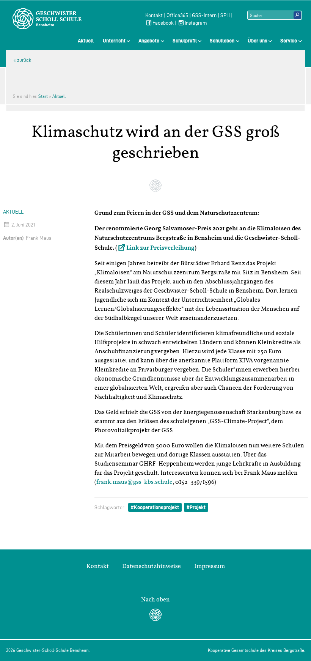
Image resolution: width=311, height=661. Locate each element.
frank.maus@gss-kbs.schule (134, 482)
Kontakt (154, 15)
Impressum (209, 566)
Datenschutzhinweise (151, 566)
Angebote (148, 41)
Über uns (257, 41)
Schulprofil (185, 41)
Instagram (196, 23)
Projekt (198, 507)
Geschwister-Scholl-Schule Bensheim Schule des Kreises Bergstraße (47, 18)
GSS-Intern (204, 15)
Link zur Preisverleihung (160, 248)
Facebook (163, 23)
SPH (225, 15)
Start (43, 96)
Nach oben (155, 599)
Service (288, 41)
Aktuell (86, 41)
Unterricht (114, 41)
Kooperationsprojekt (156, 507)
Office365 (177, 15)
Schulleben (222, 41)
